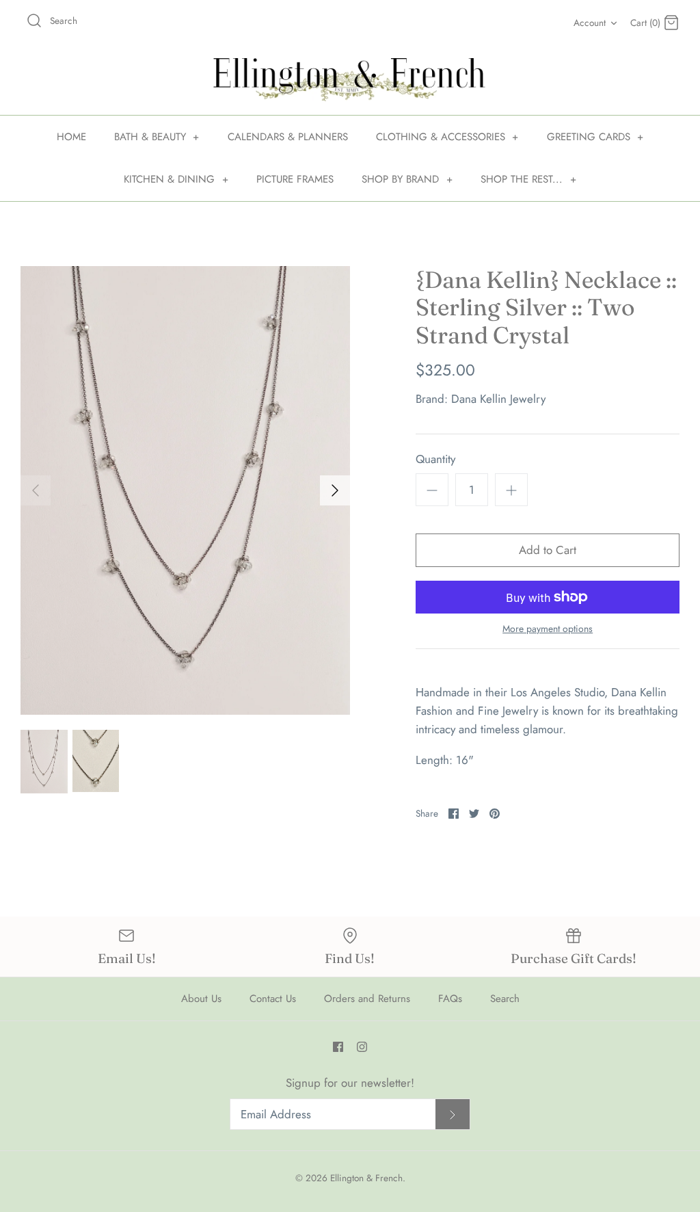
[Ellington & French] (350, 79)
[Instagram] (362, 1047)
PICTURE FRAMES (295, 179)
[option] (185, 490)
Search (505, 998)
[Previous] (36, 490)
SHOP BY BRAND (407, 179)
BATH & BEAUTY (157, 136)
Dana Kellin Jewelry (498, 399)
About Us (201, 998)
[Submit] (452, 1114)
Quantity (435, 459)
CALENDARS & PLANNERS (288, 136)
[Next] (335, 490)
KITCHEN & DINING (176, 179)
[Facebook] (338, 1047)
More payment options (547, 629)
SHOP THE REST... (528, 179)
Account (590, 22)
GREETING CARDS (595, 136)
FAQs (450, 998)
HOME (71, 136)
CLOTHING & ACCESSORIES (447, 136)
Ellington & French (366, 1178)
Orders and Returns (367, 998)
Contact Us (273, 998)
